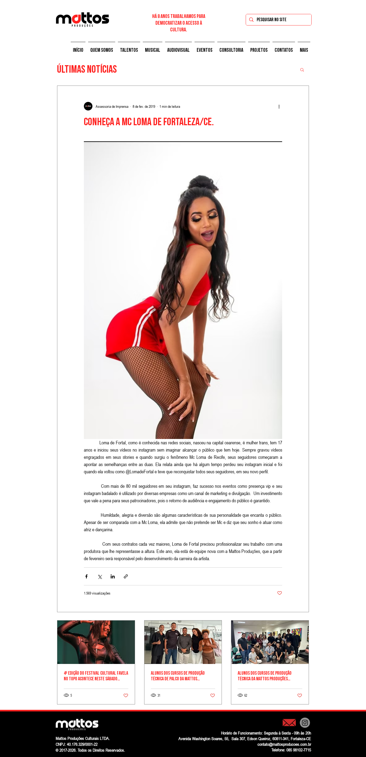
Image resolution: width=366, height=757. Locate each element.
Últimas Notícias (87, 69)
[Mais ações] (279, 106)
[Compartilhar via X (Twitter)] (99, 576)
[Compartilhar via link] (125, 576)
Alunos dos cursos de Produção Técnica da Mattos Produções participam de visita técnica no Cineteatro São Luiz (265, 676)
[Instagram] (305, 723)
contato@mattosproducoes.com (282, 744)
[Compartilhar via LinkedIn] (112, 576)
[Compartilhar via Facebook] (86, 576)
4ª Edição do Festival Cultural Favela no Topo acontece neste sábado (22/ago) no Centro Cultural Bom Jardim (96, 676)
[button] (102, 48)
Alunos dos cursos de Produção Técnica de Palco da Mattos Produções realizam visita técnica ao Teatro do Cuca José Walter (182, 676)
